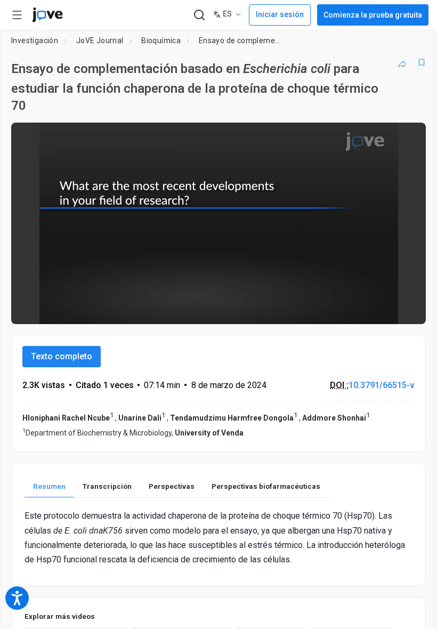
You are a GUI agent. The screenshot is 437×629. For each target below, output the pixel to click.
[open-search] (199, 15)
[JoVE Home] (47, 14)
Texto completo (61, 356)
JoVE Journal (100, 40)
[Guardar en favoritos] (421, 62)
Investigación (34, 40)
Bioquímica (161, 40)
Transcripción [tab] (107, 486)
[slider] (171, 308)
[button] (408, 137)
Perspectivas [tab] (172, 486)
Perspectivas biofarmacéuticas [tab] (266, 486)
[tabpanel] (218, 538)
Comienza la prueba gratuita (372, 15)
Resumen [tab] (49, 486)
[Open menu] (17, 14)
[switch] (323, 308)
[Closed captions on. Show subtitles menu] (405, 308)
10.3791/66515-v (382, 385)
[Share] (402, 62)
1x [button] (384, 309)
